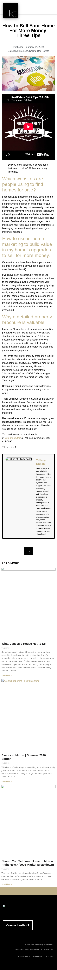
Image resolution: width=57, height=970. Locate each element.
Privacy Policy (24, 957)
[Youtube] (24, 891)
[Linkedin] (28, 891)
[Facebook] (14, 891)
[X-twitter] (19, 891)
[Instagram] (33, 891)
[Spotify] (42, 891)
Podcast (49, 957)
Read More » (6, 675)
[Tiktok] (37, 891)
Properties (37, 957)
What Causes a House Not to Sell (24, 643)
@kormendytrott (13, 438)
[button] (50, 9)
